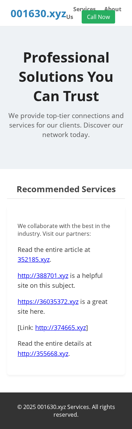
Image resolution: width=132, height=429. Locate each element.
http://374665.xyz (60, 327)
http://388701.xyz (43, 275)
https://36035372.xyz (48, 301)
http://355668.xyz (43, 353)
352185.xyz (34, 259)
